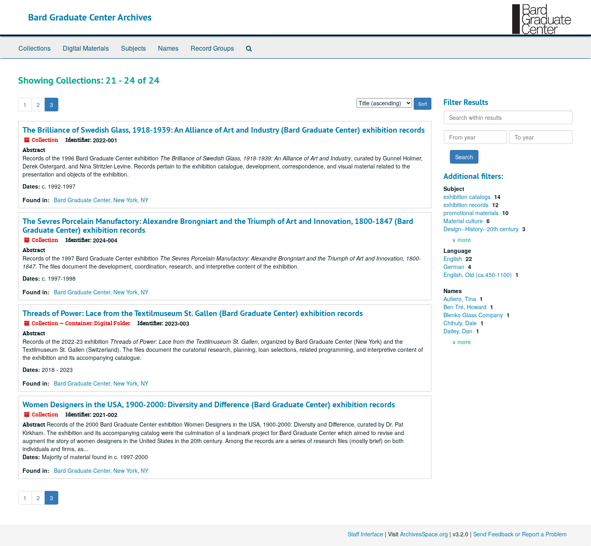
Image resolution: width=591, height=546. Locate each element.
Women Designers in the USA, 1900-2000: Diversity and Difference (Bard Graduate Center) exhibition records (209, 404)
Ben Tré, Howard (465, 307)
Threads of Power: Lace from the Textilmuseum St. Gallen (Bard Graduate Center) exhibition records (193, 313)
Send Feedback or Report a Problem (520, 534)
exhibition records (466, 205)
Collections (34, 48)
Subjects (133, 48)
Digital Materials (86, 48)
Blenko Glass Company (474, 315)
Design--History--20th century (481, 229)
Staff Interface (365, 534)
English (453, 259)
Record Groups (212, 48)
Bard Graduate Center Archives (90, 17)
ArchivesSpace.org (424, 534)
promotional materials (471, 213)
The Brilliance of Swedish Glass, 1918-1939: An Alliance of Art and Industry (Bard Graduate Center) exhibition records (224, 130)
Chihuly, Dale (460, 323)
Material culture (463, 221)
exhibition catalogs (467, 197)
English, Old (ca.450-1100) (478, 275)
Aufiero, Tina (460, 299)
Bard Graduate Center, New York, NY (101, 200)
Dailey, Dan (458, 331)
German (454, 267)
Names (168, 48)
